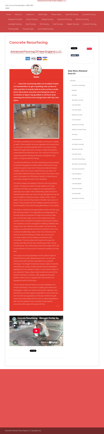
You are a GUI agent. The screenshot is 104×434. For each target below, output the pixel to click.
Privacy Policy (56, 14)
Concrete (72, 80)
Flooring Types (28, 29)
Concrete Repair (77, 183)
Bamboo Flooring (82, 19)
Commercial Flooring (45, 29)
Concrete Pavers (77, 139)
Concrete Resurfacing (78, 159)
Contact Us (30, 14)
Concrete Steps (76, 178)
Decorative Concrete (78, 198)
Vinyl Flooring (30, 24)
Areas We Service (71, 14)
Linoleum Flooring (89, 24)
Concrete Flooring (88, 14)
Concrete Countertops (78, 85)
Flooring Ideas (13, 29)
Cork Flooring (58, 24)
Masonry (74, 90)
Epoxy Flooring (31, 19)
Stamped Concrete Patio (79, 164)
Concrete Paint (76, 119)
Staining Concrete (77, 149)
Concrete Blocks (77, 174)
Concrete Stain (76, 105)
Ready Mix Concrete (78, 124)
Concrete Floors (76, 154)
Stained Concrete (77, 115)
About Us (18, 14)
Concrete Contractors (78, 169)
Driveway (74, 134)
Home (8, 14)
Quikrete (74, 95)
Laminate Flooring (14, 24)
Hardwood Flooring (64, 19)
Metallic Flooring (73, 24)
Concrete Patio (76, 193)
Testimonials (42, 14)
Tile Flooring (44, 24)
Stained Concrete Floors (79, 129)
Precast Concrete (77, 188)
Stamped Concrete (15, 19)
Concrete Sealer (76, 110)
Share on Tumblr (75, 55)
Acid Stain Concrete (78, 144)
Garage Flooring (47, 19)
